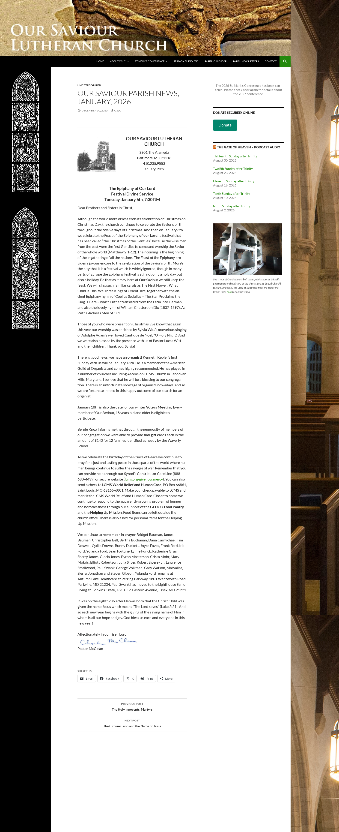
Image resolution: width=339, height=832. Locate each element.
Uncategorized (89, 85)
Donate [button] (225, 125)
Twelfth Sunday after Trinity (233, 169)
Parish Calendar (216, 61)
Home (100, 61)
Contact (271, 61)
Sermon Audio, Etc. (186, 61)
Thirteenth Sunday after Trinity (235, 156)
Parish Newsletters (246, 61)
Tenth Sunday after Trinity (231, 193)
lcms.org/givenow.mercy (144, 479)
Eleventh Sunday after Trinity (233, 181)
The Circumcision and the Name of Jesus (132, 723)
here (229, 292)
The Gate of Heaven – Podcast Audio (248, 147)
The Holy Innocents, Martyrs (132, 706)
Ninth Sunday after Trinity (231, 206)
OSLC (117, 110)
